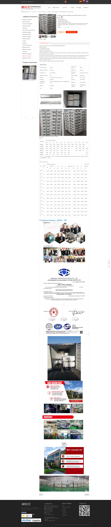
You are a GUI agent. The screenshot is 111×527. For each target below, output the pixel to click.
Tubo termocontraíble (26, 32)
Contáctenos (64, 515)
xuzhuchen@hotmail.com (49, 514)
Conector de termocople (27, 23)
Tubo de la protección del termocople (29, 30)
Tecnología (64, 511)
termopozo (24, 43)
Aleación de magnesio (27, 53)
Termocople (24, 28)
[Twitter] (27, 512)
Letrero (84, 524)
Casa (63, 505)
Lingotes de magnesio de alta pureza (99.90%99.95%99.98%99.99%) (29, 80)
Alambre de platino (26, 38)
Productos (64, 508)
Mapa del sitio (87, 524)
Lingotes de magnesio (26, 55)
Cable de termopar (26, 21)
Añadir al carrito (72, 32)
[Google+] (25, 512)
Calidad (63, 510)
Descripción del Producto (44, 43)
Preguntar (61, 32)
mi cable (24, 40)
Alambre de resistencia (27, 19)
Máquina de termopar (26, 49)
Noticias (63, 513)
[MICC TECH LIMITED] (31, 7)
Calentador (24, 51)
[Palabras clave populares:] (65, 2)
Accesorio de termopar (27, 45)
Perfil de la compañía (66, 507)
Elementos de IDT (26, 47)
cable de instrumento (26, 34)
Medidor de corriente (26, 58)
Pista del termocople (26, 25)
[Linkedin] (24, 512)
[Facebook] (22, 512)
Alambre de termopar (26, 36)
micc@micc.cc (48, 512)
